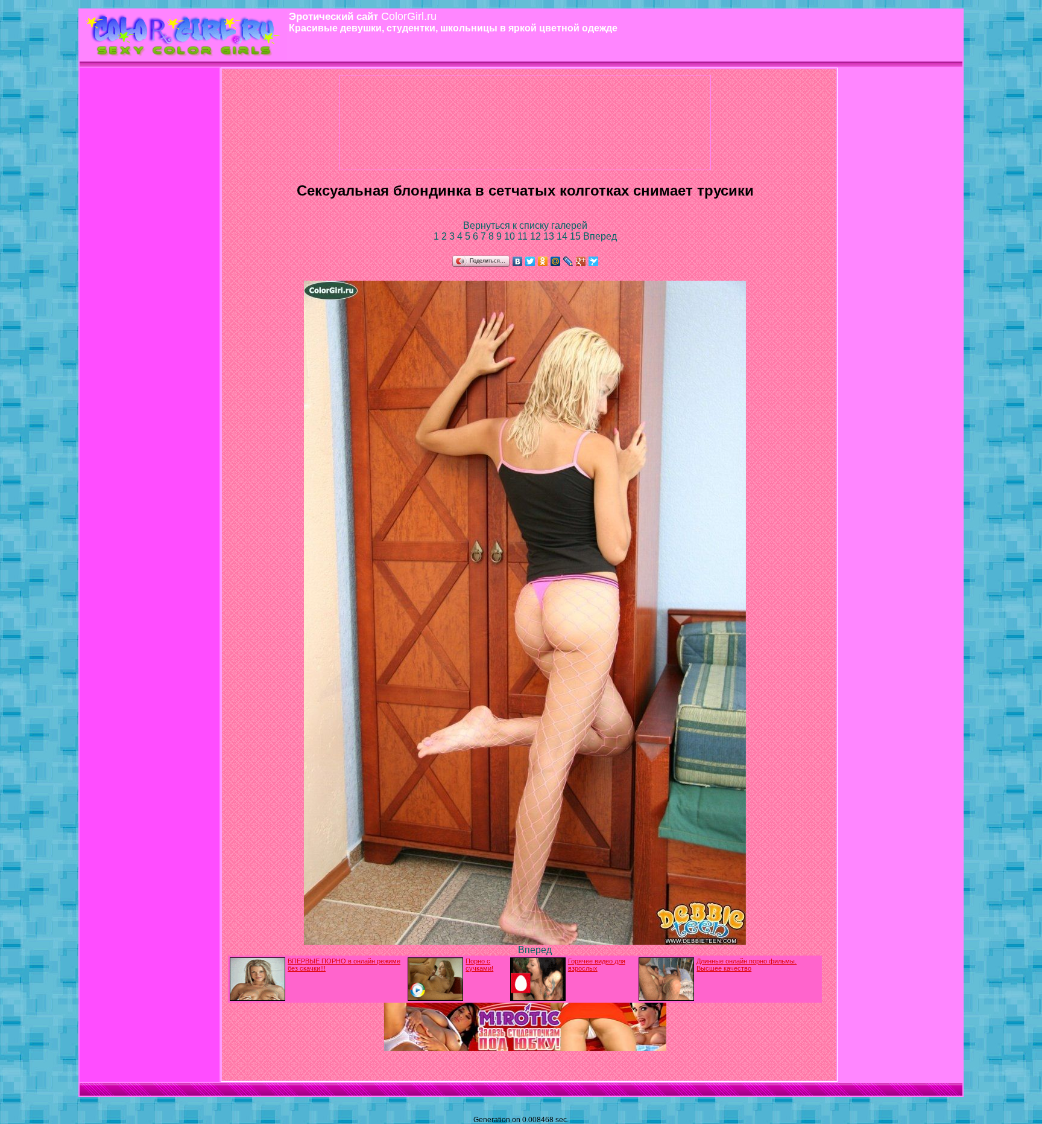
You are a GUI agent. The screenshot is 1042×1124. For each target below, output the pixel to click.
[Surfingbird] (593, 261)
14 (563, 236)
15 (576, 236)
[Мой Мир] (555, 261)
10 (510, 236)
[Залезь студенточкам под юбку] (525, 1048)
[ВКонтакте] (517, 261)
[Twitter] (530, 261)
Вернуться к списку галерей (525, 225)
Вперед (600, 236)
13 (550, 236)
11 (523, 236)
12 (536, 236)
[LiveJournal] (568, 261)
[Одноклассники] (543, 261)
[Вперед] (525, 941)
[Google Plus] (581, 261)
